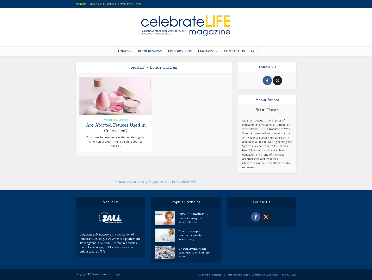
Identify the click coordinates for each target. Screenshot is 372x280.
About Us (81, 4)
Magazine (206, 51)
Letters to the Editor (129, 4)
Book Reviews (150, 51)
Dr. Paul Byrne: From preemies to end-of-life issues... (194, 252)
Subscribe (204, 275)
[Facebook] (267, 80)
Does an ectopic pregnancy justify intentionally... (190, 235)
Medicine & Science (116, 120)
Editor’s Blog (180, 51)
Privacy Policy (288, 275)
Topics (123, 51)
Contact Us (234, 51)
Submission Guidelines (102, 4)
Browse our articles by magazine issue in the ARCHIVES (155, 182)
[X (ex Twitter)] (277, 80)
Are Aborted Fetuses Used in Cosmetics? (116, 127)
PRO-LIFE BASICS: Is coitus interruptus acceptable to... (193, 218)
